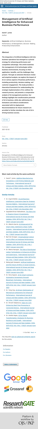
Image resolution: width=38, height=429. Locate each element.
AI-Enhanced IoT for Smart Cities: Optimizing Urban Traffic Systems (19, 226)
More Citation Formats (10, 165)
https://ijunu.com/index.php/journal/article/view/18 (18, 161)
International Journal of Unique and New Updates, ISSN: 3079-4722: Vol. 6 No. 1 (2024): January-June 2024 (21, 297)
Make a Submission (10, 364)
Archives (10, 11)
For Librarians (7, 355)
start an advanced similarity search (23, 337)
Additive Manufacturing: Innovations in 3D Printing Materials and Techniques (20, 180)
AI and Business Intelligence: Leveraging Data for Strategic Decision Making (20, 201)
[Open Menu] (2, 6)
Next (32, 332)
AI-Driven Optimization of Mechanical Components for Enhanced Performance (19, 292)
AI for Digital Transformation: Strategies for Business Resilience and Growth (19, 317)
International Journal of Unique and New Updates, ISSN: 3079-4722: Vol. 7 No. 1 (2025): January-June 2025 (20, 219)
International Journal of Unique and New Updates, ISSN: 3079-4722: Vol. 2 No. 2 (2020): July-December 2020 (21, 185)
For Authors (6, 352)
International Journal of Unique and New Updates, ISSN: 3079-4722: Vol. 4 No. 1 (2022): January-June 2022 (20, 231)
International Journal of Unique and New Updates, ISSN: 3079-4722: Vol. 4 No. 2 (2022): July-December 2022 (21, 206)
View (6, 120)
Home (4, 11)
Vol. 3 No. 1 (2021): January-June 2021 (13, 13)
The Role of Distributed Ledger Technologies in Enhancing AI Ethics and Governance (21, 252)
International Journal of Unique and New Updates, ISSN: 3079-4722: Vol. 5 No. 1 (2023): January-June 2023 (21, 257)
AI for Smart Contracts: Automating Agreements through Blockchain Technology (19, 277)
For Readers (6, 349)
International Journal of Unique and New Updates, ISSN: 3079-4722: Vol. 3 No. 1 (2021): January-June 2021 (20, 244)
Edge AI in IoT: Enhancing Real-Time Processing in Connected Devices (19, 305)
